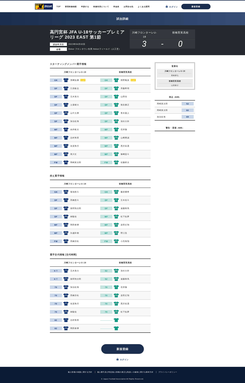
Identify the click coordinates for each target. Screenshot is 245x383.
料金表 (116, 7)
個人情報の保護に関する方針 (80, 372)
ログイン (173, 7)
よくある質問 (144, 7)
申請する (85, 7)
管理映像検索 (71, 7)
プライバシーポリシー (167, 372)
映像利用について (101, 7)
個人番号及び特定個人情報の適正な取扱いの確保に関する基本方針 (125, 372)
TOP (58, 7)
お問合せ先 (128, 7)
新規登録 (196, 6)
